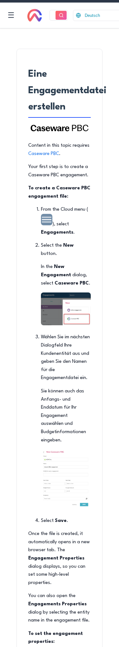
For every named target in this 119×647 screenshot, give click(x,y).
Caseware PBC (43, 153)
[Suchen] (61, 15)
